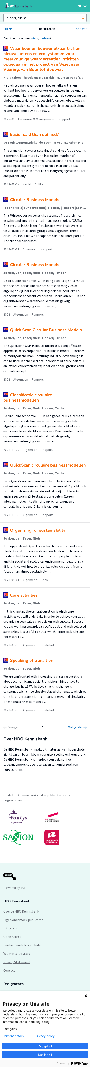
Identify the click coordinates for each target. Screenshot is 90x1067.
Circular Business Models (34, 200)
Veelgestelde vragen (17, 953)
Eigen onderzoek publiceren (23, 920)
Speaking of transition (31, 660)
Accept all (45, 1046)
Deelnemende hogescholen (22, 945)
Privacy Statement (16, 962)
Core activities (24, 595)
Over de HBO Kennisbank (21, 911)
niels (34, 38)
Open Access (12, 936)
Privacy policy (45, 1036)
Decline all (45, 1054)
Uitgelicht (10, 928)
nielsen (45, 38)
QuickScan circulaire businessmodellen (48, 465)
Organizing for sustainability (38, 530)
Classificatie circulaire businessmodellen (27, 397)
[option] (45, 827)
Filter (7, 29)
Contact (9, 970)
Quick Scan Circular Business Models (46, 330)
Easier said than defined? (34, 134)
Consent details (13, 1036)
